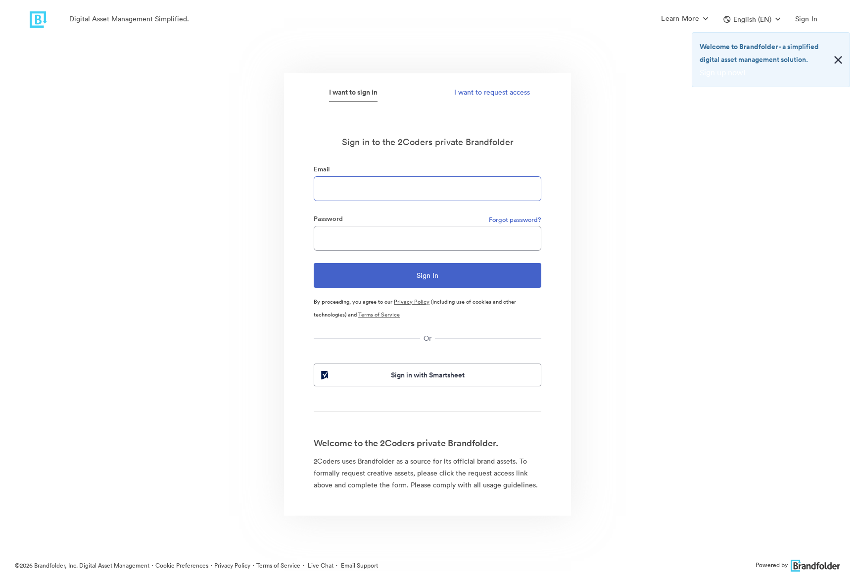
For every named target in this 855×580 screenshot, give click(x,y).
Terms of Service (379, 314)
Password (328, 218)
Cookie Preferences (181, 565)
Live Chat (319, 565)
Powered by (772, 565)
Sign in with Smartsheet (428, 375)
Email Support (358, 565)
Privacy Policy (411, 302)
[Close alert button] (838, 60)
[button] (752, 19)
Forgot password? (515, 219)
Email (322, 169)
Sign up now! (723, 72)
